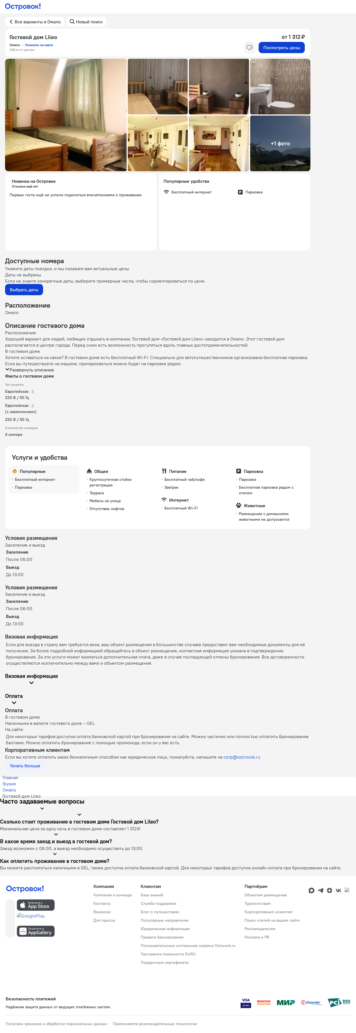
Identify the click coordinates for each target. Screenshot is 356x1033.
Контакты (102, 903)
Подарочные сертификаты (165, 962)
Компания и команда (112, 894)
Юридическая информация (165, 928)
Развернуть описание (32, 370)
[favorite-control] (249, 47)
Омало (9, 790)
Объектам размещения (266, 894)
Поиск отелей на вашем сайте (272, 920)
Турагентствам (258, 903)
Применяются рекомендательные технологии (155, 1023)
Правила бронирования (162, 937)
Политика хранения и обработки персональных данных (56, 1023)
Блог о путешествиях (160, 911)
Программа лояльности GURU (168, 954)
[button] (66, 115)
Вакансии (102, 911)
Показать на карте (39, 45)
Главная (10, 777)
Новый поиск (89, 21)
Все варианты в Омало (38, 21)
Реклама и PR (257, 937)
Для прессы (104, 920)
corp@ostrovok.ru (241, 757)
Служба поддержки (158, 903)
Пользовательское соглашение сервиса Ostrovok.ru (188, 945)
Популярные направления (165, 920)
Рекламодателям (260, 928)
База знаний (152, 894)
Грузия (9, 783)
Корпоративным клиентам (269, 911)
